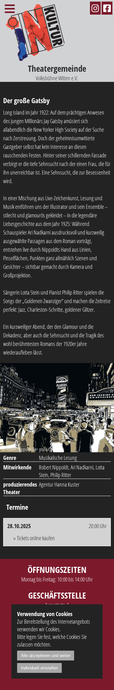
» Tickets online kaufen (34, 538)
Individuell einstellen (39, 668)
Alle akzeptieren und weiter (45, 655)
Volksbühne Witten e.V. (57, 72)
